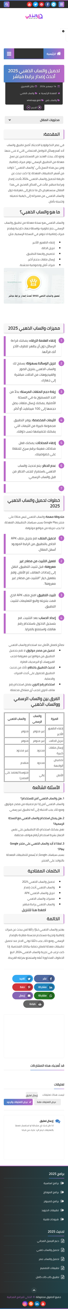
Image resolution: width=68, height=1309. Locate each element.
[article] (34, 1027)
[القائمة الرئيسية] (9, 53)
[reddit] (31, 1303)
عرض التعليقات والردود (17, 1102)
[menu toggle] (61, 4)
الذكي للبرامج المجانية (19, 1297)
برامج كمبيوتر (51, 1201)
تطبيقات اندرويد (50, 1210)
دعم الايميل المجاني (48, 1241)
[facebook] (47, 4)
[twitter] (35, 4)
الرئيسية (51, 53)
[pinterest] (41, 4)
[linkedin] (37, 1303)
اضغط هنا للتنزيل (34, 910)
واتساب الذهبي (27, 93)
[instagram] (25, 1303)
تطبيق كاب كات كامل (47, 1277)
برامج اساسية (51, 1183)
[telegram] (53, 4)
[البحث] (6, 4)
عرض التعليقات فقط (46, 1102)
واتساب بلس (51, 100)
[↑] (34, 1290)
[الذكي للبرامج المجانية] (34, 16)
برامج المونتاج (51, 1192)
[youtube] (29, 4)
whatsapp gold (34, 100)
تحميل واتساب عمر (49, 1259)
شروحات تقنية (51, 1219)
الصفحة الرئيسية (49, 93)
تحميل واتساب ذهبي (47, 1249)
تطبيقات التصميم (49, 1268)
